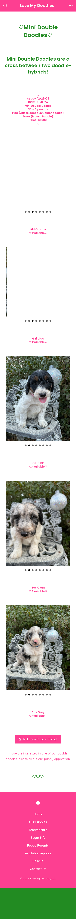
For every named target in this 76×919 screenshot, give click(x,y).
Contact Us (38, 822)
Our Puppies (38, 776)
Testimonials (38, 783)
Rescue (38, 815)
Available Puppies (38, 807)
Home (38, 768)
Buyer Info (38, 791)
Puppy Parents (38, 799)
